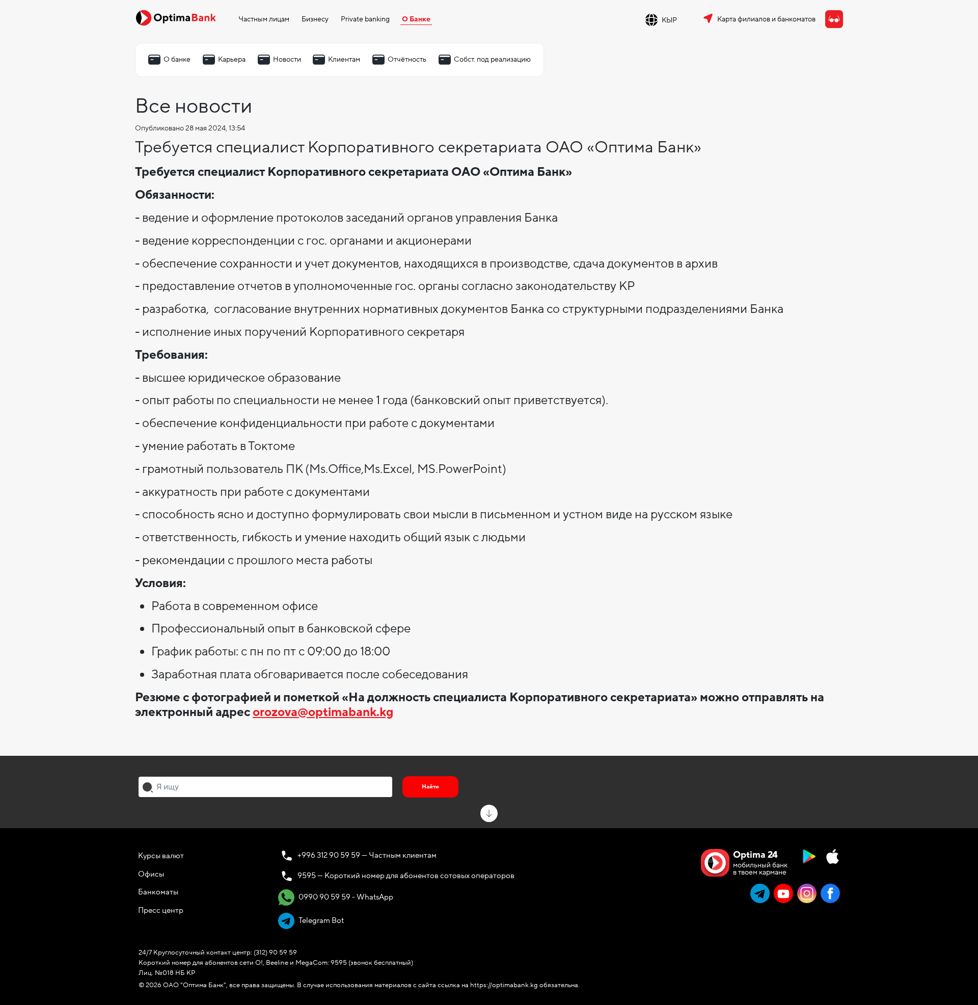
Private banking (365, 19)
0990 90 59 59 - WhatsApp (345, 897)
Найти (430, 786)
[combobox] (265, 787)
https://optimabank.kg (504, 985)
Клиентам (344, 59)
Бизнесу (315, 19)
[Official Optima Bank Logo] (175, 17)
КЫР (669, 20)
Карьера (232, 59)
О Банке (416, 19)
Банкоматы (158, 892)
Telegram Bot (320, 920)
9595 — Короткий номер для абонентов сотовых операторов (405, 875)
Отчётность (407, 59)
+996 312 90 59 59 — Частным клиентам (367, 855)
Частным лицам (263, 19)
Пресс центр (160, 910)
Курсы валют (161, 856)
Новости (287, 59)
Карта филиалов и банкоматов (766, 19)
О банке (177, 59)
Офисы (151, 874)
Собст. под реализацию (492, 59)
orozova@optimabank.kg (323, 712)
